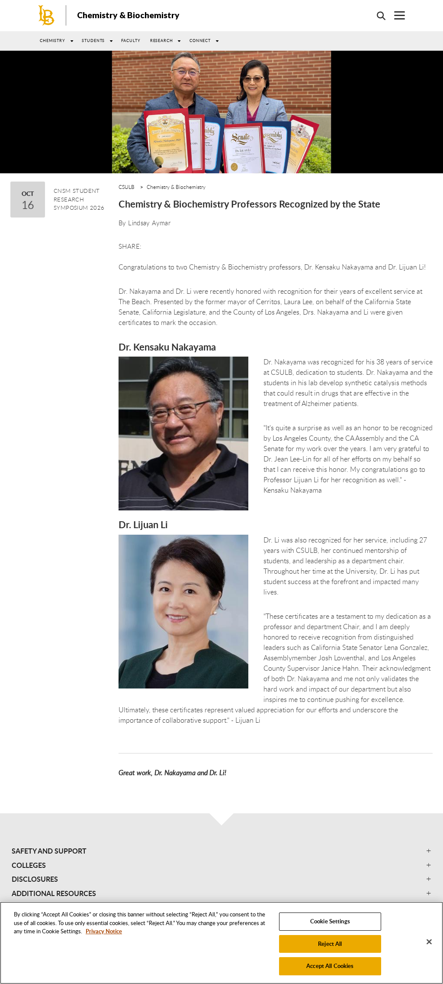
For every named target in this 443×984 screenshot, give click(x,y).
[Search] (376, 15)
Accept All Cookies (329, 966)
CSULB (127, 186)
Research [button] (161, 40)
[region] (221, 943)
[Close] (429, 942)
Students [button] (93, 40)
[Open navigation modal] (395, 15)
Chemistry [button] (52, 40)
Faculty (130, 40)
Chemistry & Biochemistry (128, 15)
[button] (221, 851)
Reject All (330, 944)
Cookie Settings (330, 921)
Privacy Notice (104, 931)
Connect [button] (200, 40)
